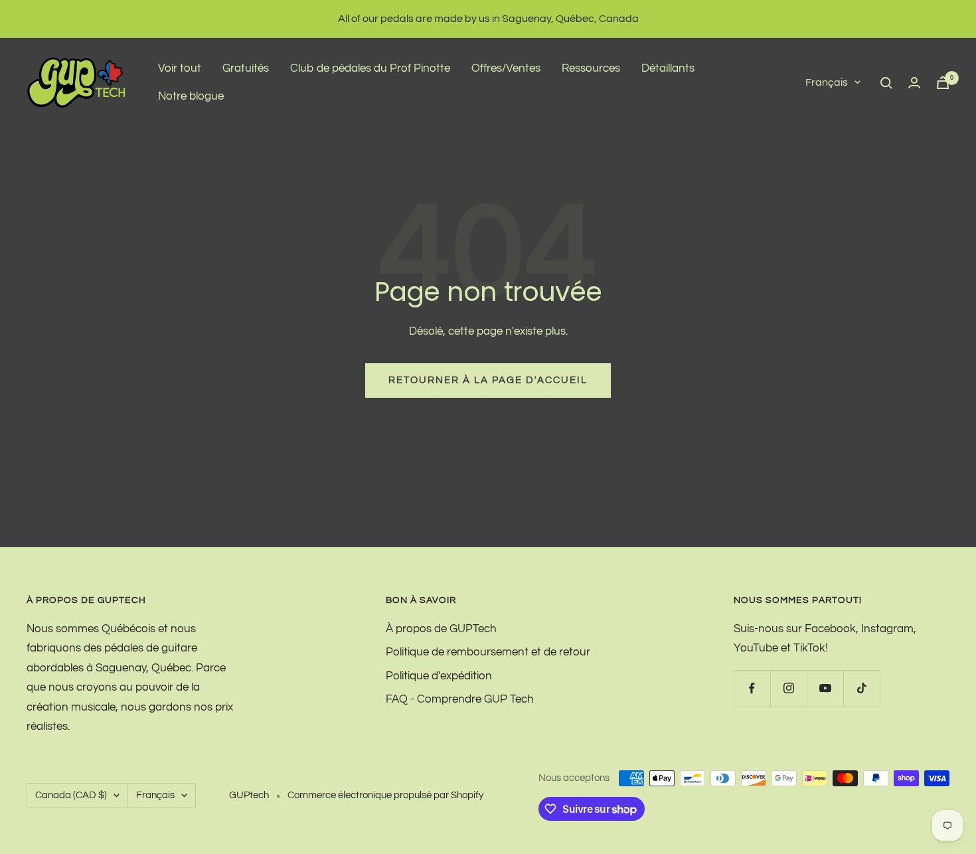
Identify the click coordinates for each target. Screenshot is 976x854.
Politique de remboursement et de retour (488, 652)
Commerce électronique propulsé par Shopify (385, 795)
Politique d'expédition (439, 676)
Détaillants (667, 68)
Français (826, 82)
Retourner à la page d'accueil (488, 380)
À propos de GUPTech (441, 629)
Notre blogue (191, 96)
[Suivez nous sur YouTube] (825, 688)
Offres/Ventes (505, 68)
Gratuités (245, 68)
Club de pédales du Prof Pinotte (370, 68)
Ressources (591, 68)
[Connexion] (914, 82)
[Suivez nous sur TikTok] (861, 688)
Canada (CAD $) (71, 795)
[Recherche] (886, 83)
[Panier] (942, 82)
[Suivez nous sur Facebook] (752, 688)
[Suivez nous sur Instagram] (788, 688)
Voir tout (179, 68)
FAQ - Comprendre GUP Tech (460, 699)
